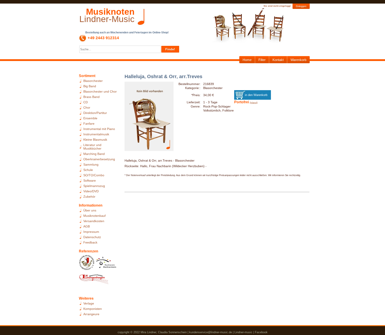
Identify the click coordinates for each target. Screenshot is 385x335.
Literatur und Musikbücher (92, 146)
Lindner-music (243, 332)
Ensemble (90, 118)
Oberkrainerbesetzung (99, 159)
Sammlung (90, 164)
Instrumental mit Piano (99, 129)
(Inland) (254, 102)
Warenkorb (298, 60)
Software (89, 180)
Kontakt (278, 60)
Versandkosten (93, 221)
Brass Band (91, 97)
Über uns (89, 210)
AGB (86, 226)
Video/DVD (91, 191)
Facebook (261, 332)
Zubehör (89, 196)
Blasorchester (93, 81)
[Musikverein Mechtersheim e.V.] (106, 264)
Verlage (88, 303)
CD (85, 102)
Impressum (91, 231)
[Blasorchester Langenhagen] (94, 280)
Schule (88, 170)
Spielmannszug (94, 186)
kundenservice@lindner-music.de (210, 332)
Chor (86, 107)
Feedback (90, 242)
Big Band (89, 86)
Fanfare (88, 123)
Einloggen (301, 6)
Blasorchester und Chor (100, 91)
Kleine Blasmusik (95, 139)
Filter (262, 60)
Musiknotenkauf (94, 215)
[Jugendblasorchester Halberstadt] (87, 264)
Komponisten (92, 309)
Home (247, 60)
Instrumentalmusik (96, 134)
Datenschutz (92, 237)
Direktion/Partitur (95, 113)
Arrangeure (91, 314)
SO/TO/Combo (93, 175)
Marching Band (94, 154)
